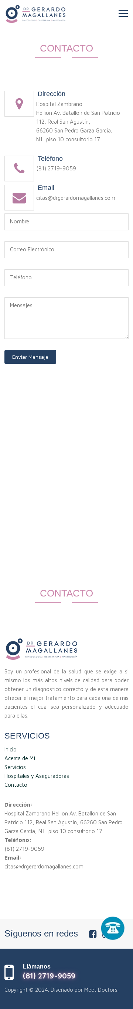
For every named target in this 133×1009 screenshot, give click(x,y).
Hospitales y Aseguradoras (36, 776)
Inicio (10, 749)
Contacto (15, 785)
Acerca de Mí (19, 758)
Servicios (15, 767)
